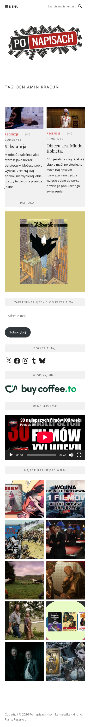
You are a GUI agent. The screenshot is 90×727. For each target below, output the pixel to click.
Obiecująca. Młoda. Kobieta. (65, 148)
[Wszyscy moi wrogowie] (25, 621)
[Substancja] (24, 117)
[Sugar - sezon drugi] (65, 539)
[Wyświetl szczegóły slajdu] (45, 251)
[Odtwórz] (11, 455)
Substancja (15, 146)
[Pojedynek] (25, 580)
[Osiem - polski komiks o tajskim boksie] (25, 499)
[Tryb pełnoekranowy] (79, 455)
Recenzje (12, 134)
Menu (14, 7)
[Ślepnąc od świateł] (65, 580)
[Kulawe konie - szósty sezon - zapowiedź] (25, 661)
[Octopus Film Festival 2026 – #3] (65, 621)
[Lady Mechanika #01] (65, 661)
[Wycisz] (71, 455)
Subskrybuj (17, 332)
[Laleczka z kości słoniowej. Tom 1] (25, 539)
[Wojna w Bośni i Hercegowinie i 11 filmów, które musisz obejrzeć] (65, 499)
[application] (45, 437)
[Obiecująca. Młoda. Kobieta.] (66, 117)
